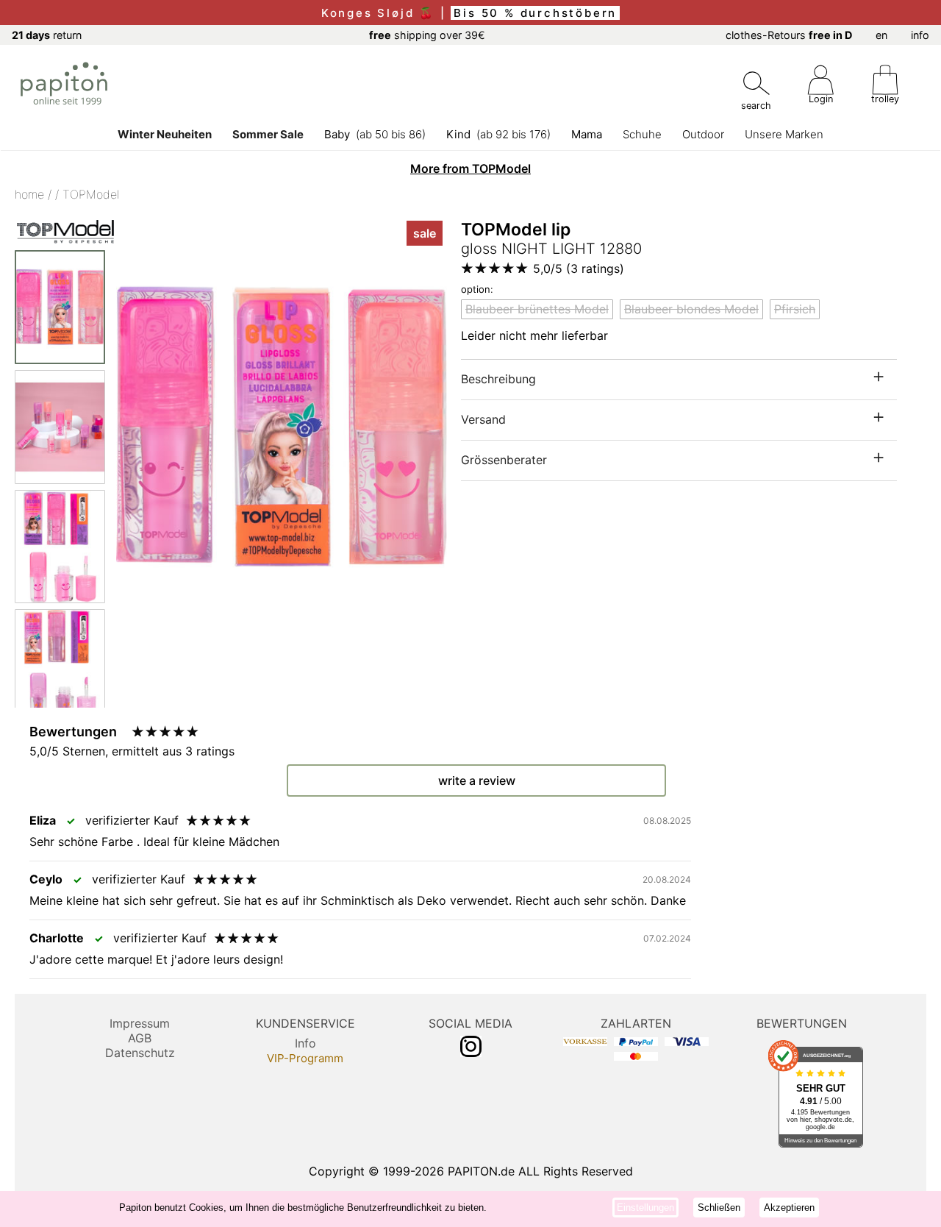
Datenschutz (140, 1052)
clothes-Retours (789, 35)
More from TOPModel (470, 168)
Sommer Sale (268, 134)
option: (477, 289)
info (920, 35)
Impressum (140, 1023)
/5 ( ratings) (578, 268)
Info (305, 1043)
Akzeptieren (789, 1207)
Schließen (719, 1207)
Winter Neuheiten (165, 134)
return (47, 35)
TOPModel (90, 194)
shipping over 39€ (427, 35)
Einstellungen (645, 1207)
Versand (483, 419)
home (29, 194)
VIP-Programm (305, 1058)
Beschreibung (498, 378)
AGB (139, 1038)
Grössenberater (504, 459)
